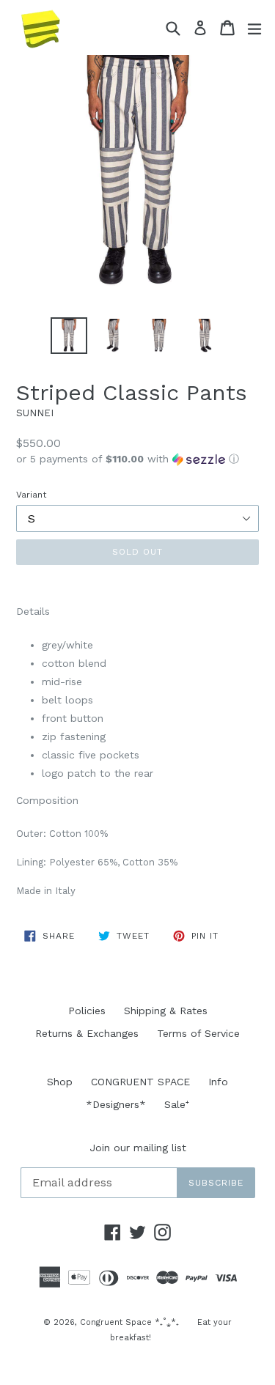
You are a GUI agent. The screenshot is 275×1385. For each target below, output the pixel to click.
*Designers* (116, 1104)
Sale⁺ (176, 1104)
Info (218, 1081)
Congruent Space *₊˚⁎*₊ (129, 1322)
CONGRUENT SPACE (140, 1081)
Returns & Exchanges (87, 1033)
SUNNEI (35, 412)
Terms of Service (198, 1033)
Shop (60, 1081)
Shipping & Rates (166, 1010)
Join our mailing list (137, 1147)
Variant (31, 495)
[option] (69, 336)
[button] (137, 459)
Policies (87, 1010)
